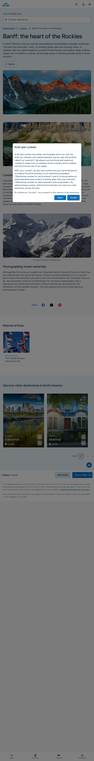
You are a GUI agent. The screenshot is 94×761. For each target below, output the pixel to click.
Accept (73, 197)
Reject (60, 197)
